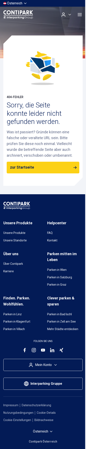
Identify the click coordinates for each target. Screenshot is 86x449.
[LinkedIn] (52, 350)
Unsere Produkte (14, 233)
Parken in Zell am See (61, 321)
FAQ (50, 233)
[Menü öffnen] (79, 14)
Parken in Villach (14, 329)
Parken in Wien (57, 269)
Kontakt (52, 240)
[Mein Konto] (66, 14)
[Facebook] (25, 350)
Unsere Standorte (15, 240)
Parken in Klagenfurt (16, 321)
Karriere (8, 271)
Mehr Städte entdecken (62, 329)
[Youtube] (43, 350)
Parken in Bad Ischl (59, 314)
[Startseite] (18, 14)
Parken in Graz (56, 284)
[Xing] (61, 350)
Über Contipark (13, 263)
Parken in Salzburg (59, 277)
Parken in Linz (12, 314)
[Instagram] (34, 350)
